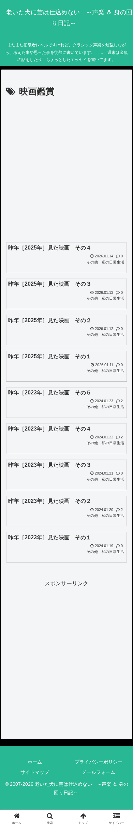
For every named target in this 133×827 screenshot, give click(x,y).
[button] (119, 803)
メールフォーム (98, 772)
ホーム (35, 762)
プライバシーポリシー (98, 762)
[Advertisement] (66, 169)
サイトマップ (34, 772)
